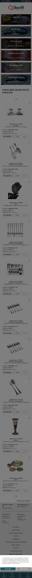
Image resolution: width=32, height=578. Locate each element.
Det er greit (8, 569)
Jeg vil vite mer (24, 569)
